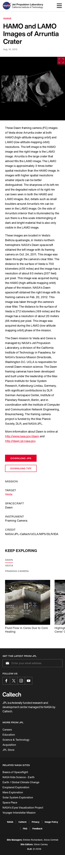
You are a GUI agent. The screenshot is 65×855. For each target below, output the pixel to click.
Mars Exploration (13, 792)
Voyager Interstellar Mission (19, 813)
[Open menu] (59, 6)
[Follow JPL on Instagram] (21, 681)
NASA (10, 822)
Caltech (22, 822)
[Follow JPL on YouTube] (28, 681)
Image (7, 18)
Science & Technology (16, 740)
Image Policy (51, 822)
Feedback (37, 828)
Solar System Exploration (18, 797)
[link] (32, 88)
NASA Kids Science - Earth (19, 777)
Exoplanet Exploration (16, 787)
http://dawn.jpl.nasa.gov (20, 441)
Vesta (8, 494)
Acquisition (9, 745)
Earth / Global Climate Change (21, 782)
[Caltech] (12, 694)
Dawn (9, 559)
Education (9, 735)
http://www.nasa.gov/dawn (22, 436)
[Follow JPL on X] (14, 681)
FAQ (25, 828)
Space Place (10, 802)
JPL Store (8, 750)
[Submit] (7, 663)
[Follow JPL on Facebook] (6, 681)
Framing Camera (17, 571)
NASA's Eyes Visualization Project (23, 807)
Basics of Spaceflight (15, 772)
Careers (7, 729)
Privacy (35, 822)
